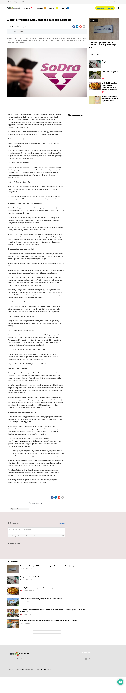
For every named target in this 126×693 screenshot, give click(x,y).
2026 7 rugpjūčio (26, 601)
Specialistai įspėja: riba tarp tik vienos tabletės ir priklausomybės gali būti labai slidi (48, 620)
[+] (37, 535)
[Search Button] (118, 8)
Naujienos (28, 8)
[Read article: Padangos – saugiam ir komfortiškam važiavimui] (95, 75)
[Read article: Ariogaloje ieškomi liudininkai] (95, 64)
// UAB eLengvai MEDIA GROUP (44, 669)
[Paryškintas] (9, 536)
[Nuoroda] (31, 536)
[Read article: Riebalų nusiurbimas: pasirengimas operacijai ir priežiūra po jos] (95, 100)
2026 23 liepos (28, 614)
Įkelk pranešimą (106, 8)
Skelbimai (64, 8)
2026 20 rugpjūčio (26, 568)
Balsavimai (41, 8)
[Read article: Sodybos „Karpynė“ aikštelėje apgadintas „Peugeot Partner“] (13, 602)
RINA (11, 27)
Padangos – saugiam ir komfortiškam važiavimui (110, 74)
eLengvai (21, 669)
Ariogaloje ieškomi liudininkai (108, 62)
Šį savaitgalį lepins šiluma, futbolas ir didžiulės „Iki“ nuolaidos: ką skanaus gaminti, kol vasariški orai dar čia (53, 611)
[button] (73, 26)
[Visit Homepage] (13, 8)
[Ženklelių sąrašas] (23, 536)
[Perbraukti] (18, 536)
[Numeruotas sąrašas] (20, 536)
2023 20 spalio (21, 27)
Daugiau (47, 632)
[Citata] (26, 536)
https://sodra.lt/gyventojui (23, 422)
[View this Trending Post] (103, 78)
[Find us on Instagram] (109, 2)
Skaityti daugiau (97, 54)
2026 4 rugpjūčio (29, 590)
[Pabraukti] (15, 536)
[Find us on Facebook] (104, 2)
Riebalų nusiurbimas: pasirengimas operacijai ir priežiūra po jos (110, 98)
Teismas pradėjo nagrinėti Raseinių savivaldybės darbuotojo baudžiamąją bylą (102, 44)
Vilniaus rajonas (22, 509)
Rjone (13, 509)
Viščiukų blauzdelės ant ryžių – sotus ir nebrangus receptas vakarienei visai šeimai (110, 86)
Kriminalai (93, 20)
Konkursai (53, 8)
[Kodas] (29, 536)
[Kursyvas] (12, 536)
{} (34, 535)
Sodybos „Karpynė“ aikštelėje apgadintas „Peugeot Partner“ (41, 599)
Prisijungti (116, 2)
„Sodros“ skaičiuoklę (22, 470)
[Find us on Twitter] (106, 2)
